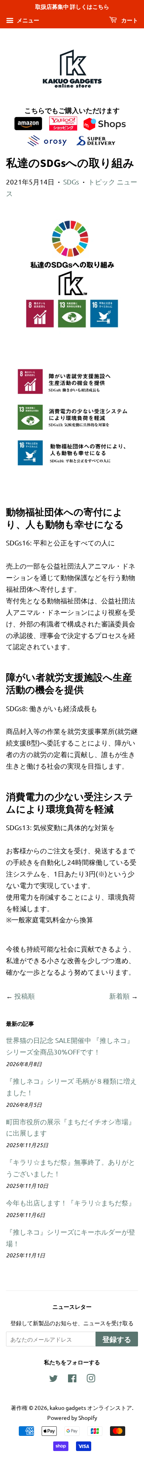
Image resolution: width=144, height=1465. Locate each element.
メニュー (27, 20)
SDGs (71, 181)
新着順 (119, 995)
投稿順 (24, 995)
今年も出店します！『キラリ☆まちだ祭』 (70, 1202)
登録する (116, 1340)
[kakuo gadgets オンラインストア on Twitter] (53, 1379)
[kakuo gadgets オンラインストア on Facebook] (72, 1379)
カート (129, 21)
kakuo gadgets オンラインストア (91, 1407)
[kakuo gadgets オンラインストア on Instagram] (90, 1379)
